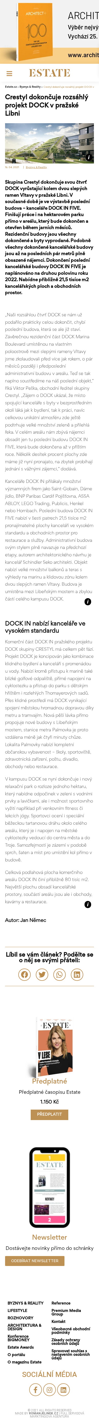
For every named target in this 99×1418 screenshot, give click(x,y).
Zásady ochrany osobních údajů (66, 1342)
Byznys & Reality (30, 87)
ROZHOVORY (21, 1318)
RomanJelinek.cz (44, 1413)
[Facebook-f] (35, 1389)
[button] (49, 1115)
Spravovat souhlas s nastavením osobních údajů (71, 1354)
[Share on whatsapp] (59, 975)
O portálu (16, 1355)
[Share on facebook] (24, 975)
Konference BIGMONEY (19, 1338)
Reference (61, 1303)
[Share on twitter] (42, 975)
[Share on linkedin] (77, 975)
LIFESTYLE (17, 1311)
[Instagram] (49, 1389)
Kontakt (58, 1322)
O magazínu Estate (25, 1362)
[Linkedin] (63, 1389)
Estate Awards (21, 1347)
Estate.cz (11, 87)
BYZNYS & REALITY (26, 1303)
